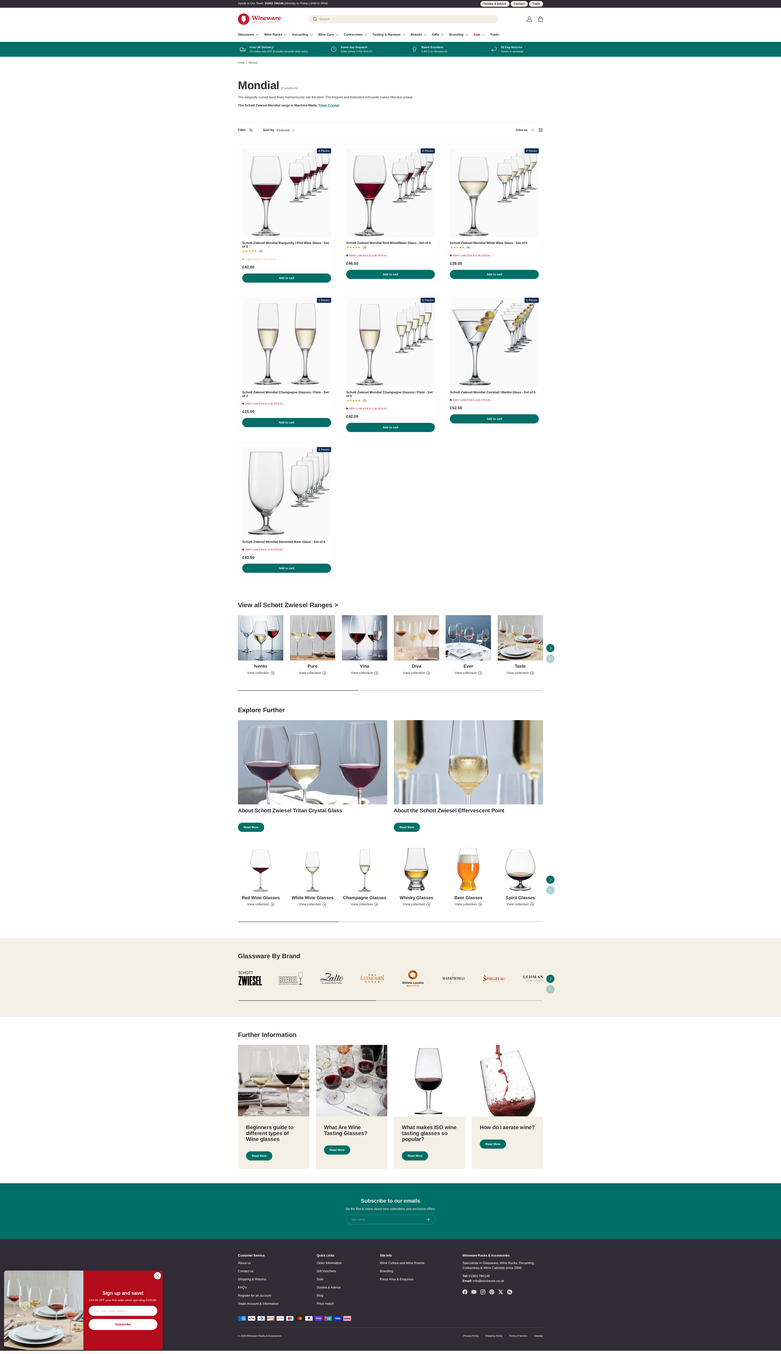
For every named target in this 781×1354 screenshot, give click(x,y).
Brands (416, 34)
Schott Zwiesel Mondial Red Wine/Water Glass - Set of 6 (388, 243)
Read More (251, 827)
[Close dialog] (157, 1275)
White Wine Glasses (313, 897)
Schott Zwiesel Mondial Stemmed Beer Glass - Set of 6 (283, 542)
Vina (364, 666)
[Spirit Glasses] (520, 869)
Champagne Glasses (364, 897)
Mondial (253, 62)
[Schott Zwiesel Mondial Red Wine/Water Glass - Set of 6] (390, 192)
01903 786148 (479, 1276)
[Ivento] (260, 638)
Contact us (245, 1271)
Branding (456, 34)
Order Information (329, 1263)
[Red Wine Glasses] (260, 869)
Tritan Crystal (328, 105)
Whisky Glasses (416, 897)
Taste (520, 666)
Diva (416, 666)
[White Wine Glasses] (312, 869)
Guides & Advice (494, 3)
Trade (536, 3)
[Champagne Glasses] (364, 869)
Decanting (300, 34)
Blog (320, 1295)
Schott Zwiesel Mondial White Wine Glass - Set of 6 (488, 243)
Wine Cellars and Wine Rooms (402, 1263)
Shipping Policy (494, 1335)
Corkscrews (353, 34)
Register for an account (254, 1295)
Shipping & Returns (252, 1279)
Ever (468, 666)
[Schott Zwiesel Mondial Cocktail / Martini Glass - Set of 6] (494, 342)
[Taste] (520, 638)
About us (244, 1263)
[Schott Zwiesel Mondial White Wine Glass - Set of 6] (494, 192)
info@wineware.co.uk (488, 1281)
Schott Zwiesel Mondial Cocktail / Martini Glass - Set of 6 (493, 392)
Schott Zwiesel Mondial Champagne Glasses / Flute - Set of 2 (285, 394)
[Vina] (364, 638)
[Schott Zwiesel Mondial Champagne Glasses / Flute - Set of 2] (286, 342)
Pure (312, 666)
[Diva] (416, 638)
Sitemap (538, 1335)
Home (241, 62)
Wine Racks (273, 34)
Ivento (260, 666)
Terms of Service (518, 1335)
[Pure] (312, 638)
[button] (540, 19)
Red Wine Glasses (261, 897)
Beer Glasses (468, 897)
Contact (519, 3)
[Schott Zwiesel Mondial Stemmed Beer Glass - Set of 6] (286, 491)
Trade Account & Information (258, 1303)
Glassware (246, 34)
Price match (325, 1303)
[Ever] (468, 638)
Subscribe (123, 1324)
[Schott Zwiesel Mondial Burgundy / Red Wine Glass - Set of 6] (286, 192)
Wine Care (326, 34)
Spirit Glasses (520, 897)
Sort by (268, 130)
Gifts (435, 34)
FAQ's (242, 1287)
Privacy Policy (471, 1335)
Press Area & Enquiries (396, 1279)
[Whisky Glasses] (416, 869)
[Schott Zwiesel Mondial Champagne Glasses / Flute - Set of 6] (390, 342)
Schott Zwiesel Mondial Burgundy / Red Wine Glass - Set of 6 (285, 244)
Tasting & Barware (386, 34)
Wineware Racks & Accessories (264, 1335)
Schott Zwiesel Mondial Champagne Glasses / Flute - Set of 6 (389, 394)
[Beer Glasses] (468, 869)
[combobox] (403, 19)
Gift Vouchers (326, 1271)
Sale (476, 34)
